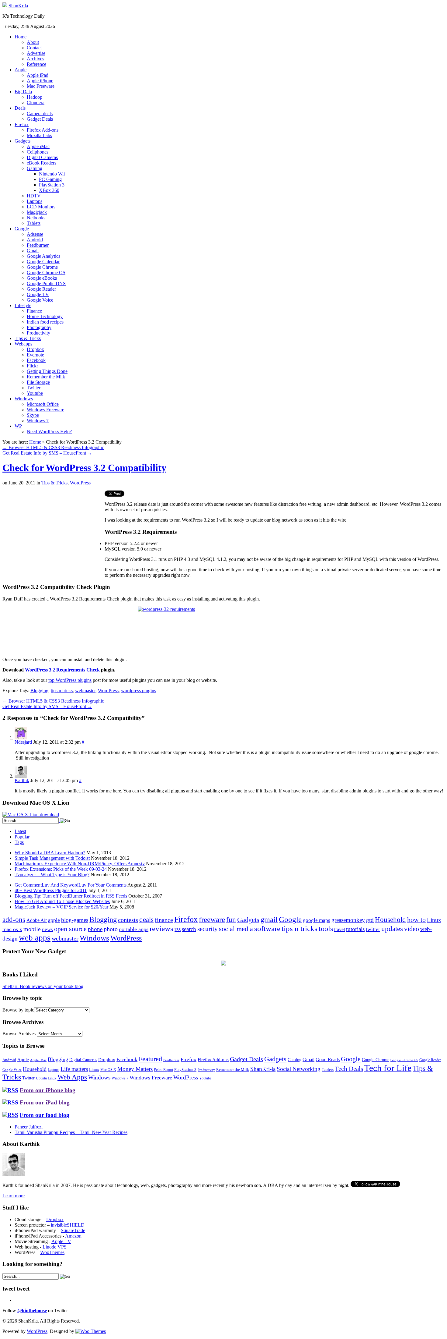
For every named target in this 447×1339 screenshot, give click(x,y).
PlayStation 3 (51, 184)
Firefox (22, 124)
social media (236, 929)
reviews (161, 928)
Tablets (33, 223)
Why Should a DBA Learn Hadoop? (50, 852)
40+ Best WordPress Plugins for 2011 (51, 890)
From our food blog (44, 1115)
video (411, 929)
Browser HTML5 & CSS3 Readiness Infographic (53, 447)
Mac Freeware (40, 86)
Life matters (74, 1069)
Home (20, 36)
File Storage (38, 382)
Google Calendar (43, 261)
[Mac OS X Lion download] (30, 814)
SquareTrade (73, 1230)
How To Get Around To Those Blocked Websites (62, 901)
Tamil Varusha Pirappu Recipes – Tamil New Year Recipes (71, 1132)
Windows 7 (38, 420)
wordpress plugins (138, 690)
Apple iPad (37, 75)
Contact (34, 47)
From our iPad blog (45, 1102)
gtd (370, 920)
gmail (269, 919)
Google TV (38, 294)
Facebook (36, 360)
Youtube (35, 393)
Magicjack (37, 212)
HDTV (34, 195)
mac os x (12, 929)
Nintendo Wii (52, 173)
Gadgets (22, 140)
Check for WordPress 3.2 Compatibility (84, 467)
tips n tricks (62, 690)
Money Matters (135, 1069)
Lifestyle (23, 305)
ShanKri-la (262, 1069)
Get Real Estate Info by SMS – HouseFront (47, 452)
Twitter (33, 387)
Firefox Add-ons (42, 130)
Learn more (13, 1195)
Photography (39, 327)
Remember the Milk (46, 376)
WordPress (80, 482)
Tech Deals (349, 1068)
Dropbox (35, 349)
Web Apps (72, 1077)
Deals (20, 108)
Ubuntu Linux (46, 1078)
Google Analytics (43, 256)
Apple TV (61, 1241)
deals (146, 919)
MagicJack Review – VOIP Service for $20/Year (61, 906)
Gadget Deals (40, 119)
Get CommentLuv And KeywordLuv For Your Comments (70, 884)
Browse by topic (18, 1009)
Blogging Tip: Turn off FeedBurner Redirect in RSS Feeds (71, 895)
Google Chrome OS (46, 272)
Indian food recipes (45, 321)
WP (18, 426)
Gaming (34, 168)
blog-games (74, 920)
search (189, 929)
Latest (20, 831)
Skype (33, 415)
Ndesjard (23, 742)
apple (54, 920)
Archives (35, 58)
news (47, 929)
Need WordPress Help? (49, 431)
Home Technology (45, 316)
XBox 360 (49, 190)
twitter (373, 929)
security (207, 929)
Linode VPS (55, 1246)
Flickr (32, 365)
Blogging (39, 690)
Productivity (38, 332)
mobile (32, 929)
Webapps (23, 343)
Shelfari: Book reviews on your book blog (42, 986)
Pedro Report (163, 1070)
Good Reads (328, 1059)
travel (339, 929)
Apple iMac (38, 146)
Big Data (23, 91)
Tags (19, 842)
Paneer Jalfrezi (29, 1126)
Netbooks (36, 217)
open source (70, 929)
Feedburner (38, 245)
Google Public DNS (46, 283)
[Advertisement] (53, 533)
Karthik (22, 780)
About (33, 42)
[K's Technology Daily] (4, 5)
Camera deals (40, 113)
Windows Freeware (45, 409)
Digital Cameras (42, 157)
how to (416, 919)
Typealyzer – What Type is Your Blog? (52, 874)
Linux (434, 920)
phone (95, 929)
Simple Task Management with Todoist (52, 858)
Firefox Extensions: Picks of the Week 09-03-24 (61, 869)
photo (111, 929)
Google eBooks (42, 278)
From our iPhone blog (47, 1090)
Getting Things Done (47, 371)
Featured (150, 1059)
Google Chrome (42, 267)
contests (128, 919)
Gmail (33, 250)
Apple (20, 69)
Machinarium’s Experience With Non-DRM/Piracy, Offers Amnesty (80, 863)
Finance (34, 310)
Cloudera (35, 102)
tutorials (355, 929)
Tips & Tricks (28, 338)
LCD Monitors (41, 206)
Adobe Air (36, 920)
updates (392, 929)
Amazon (73, 1235)
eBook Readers (41, 162)
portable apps (133, 929)
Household (390, 919)
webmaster (85, 690)
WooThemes (52, 1252)
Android (35, 239)
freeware (212, 919)
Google (22, 228)
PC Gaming (50, 179)
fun (231, 919)
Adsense (35, 234)
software (267, 928)
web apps (34, 937)
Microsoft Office (43, 404)
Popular (22, 836)
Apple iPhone (40, 80)
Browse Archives (19, 1033)
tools (326, 929)
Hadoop (34, 97)
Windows (24, 398)
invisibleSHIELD (68, 1224)
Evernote (35, 354)
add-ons (13, 919)
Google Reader (41, 289)
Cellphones (37, 151)
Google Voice (40, 300)
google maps (316, 920)
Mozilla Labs (39, 135)
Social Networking (299, 1069)
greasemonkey (348, 920)
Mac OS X (108, 1070)
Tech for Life (387, 1068)
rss (178, 929)
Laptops (34, 201)
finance (164, 919)
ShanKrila (18, 5)
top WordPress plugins (70, 680)
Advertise (36, 53)
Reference (36, 64)
